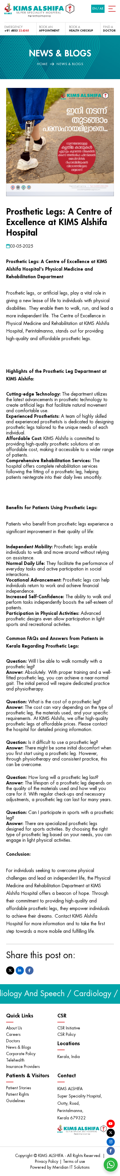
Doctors (13, 1041)
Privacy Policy (47, 1161)
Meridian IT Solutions (70, 1167)
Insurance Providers (23, 1066)
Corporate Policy (21, 1054)
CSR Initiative (68, 1028)
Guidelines (15, 1101)
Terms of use (74, 1161)
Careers (13, 1034)
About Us (14, 1028)
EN (94, 8)
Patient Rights (17, 1094)
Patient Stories (18, 1088)
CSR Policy (66, 1034)
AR (101, 8)
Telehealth (15, 1060)
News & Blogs (18, 1047)
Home (42, 64)
